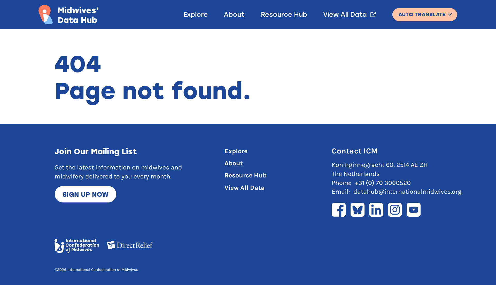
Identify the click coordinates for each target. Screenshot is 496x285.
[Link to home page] (68, 14)
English (424, 11)
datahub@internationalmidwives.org (407, 191)
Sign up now (86, 194)
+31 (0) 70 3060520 (383, 182)
